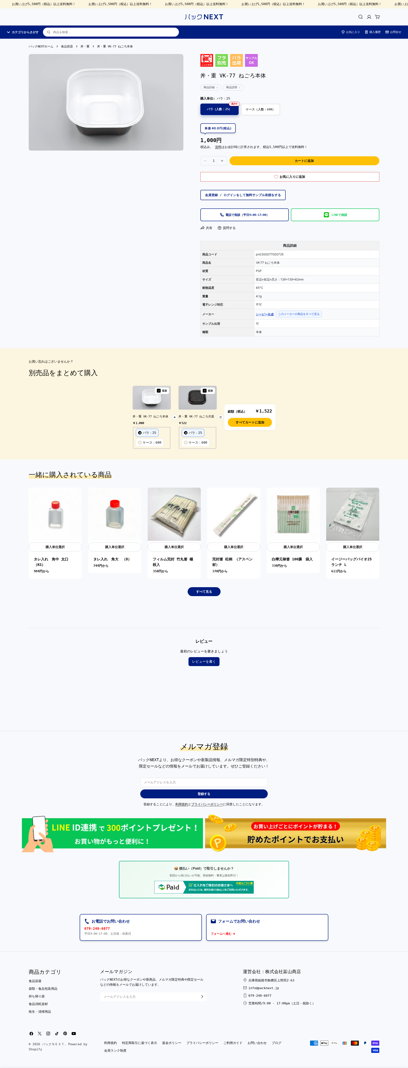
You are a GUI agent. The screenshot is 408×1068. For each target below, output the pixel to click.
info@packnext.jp (263, 988)
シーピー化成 (265, 314)
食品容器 (67, 46)
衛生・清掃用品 (40, 1011)
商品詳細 (209, 87)
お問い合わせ (257, 1043)
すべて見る (204, 592)
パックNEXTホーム (41, 46)
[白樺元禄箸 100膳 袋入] (293, 514)
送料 (218, 147)
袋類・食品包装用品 (43, 988)
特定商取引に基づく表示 (139, 1043)
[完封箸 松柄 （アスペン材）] (233, 514)
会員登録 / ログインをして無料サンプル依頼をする (243, 195)
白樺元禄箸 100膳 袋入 (292, 559)
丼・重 (85, 46)
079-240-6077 (97, 929)
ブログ (276, 1043)
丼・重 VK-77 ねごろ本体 (150, 416)
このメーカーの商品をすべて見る (299, 314)
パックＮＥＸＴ (53, 1044)
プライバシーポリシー (207, 804)
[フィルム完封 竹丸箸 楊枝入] (174, 514)
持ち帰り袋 (37, 996)
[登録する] (202, 996)
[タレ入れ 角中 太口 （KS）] (55, 514)
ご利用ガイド (232, 1043)
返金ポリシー (171, 1043)
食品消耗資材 (38, 1004)
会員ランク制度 (115, 1050)
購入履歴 (375, 32)
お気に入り (353, 32)
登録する (204, 794)
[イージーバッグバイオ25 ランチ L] (352, 514)
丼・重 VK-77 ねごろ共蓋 (196, 416)
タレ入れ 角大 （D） (112, 559)
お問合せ (395, 32)
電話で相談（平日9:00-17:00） (247, 214)
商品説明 (231, 87)
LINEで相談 (339, 214)
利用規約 (181, 804)
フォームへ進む (221, 933)
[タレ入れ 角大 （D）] (114, 514)
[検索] (360, 17)
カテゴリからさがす (25, 32)
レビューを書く (204, 661)
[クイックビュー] (76, 496)
